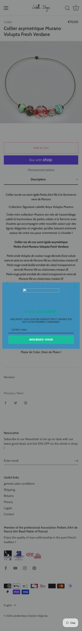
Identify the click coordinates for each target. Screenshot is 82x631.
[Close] (75, 287)
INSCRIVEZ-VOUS (41, 339)
